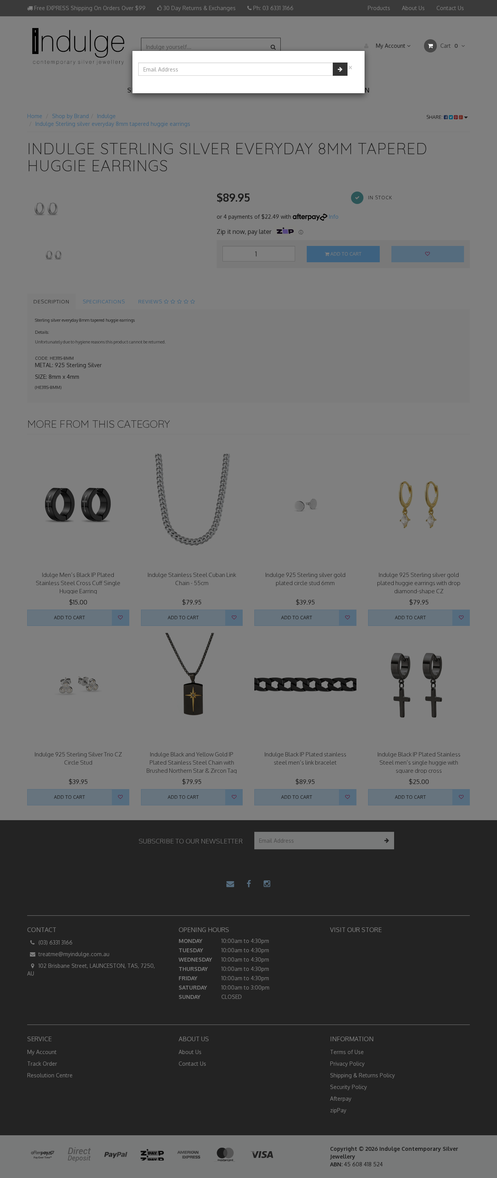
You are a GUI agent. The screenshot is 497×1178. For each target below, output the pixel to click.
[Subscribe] (340, 69)
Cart (448, 45)
